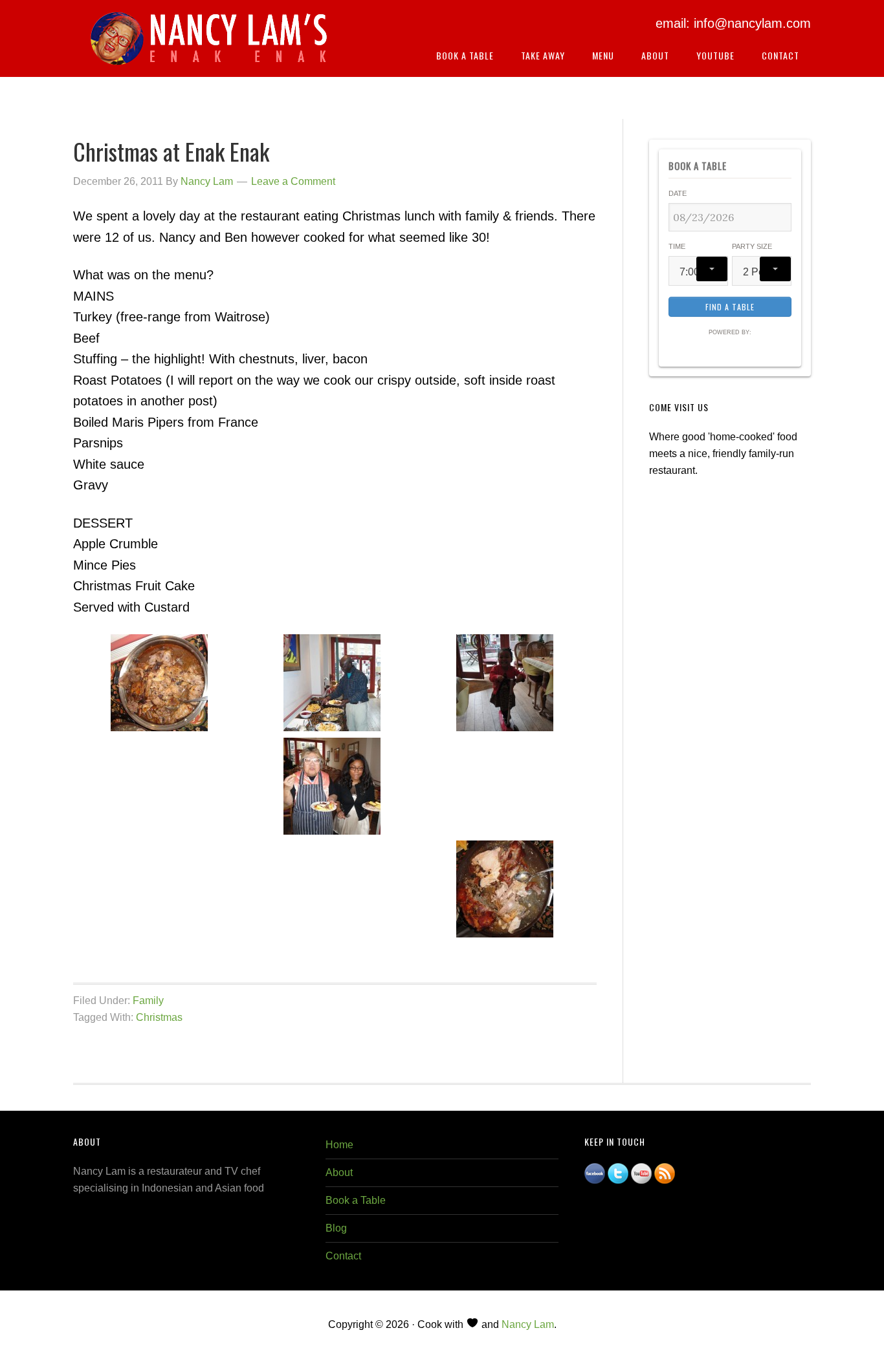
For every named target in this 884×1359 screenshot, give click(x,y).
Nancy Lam (528, 1324)
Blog (336, 1228)
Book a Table (356, 1200)
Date (678, 193)
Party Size (752, 246)
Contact (343, 1255)
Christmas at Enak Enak (171, 151)
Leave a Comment (293, 181)
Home (339, 1144)
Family (148, 1000)
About (339, 1172)
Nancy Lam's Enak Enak (209, 44)
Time (677, 246)
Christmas (159, 1017)
